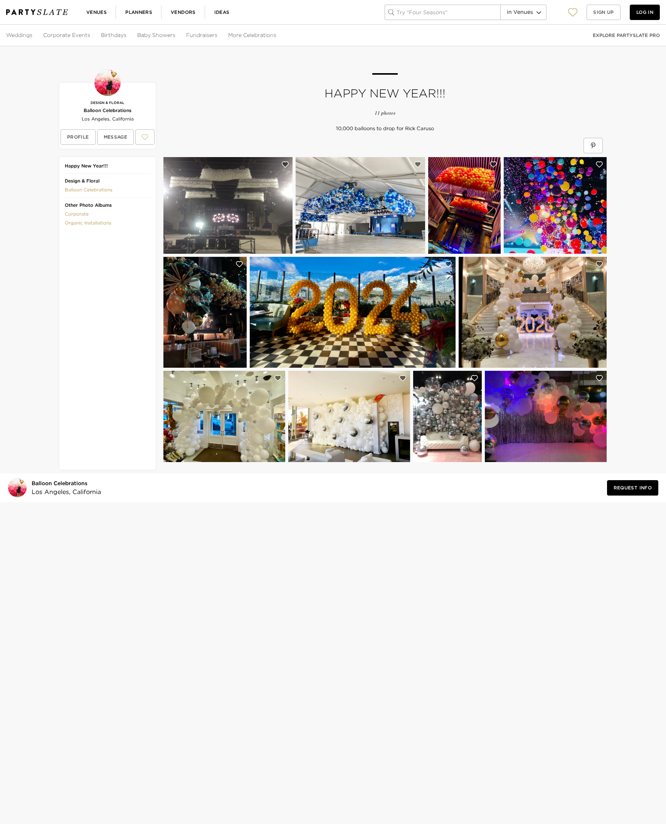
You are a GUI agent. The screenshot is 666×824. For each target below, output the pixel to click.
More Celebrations (252, 35)
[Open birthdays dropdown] (127, 35)
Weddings (19, 35)
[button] (572, 12)
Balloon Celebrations (107, 110)
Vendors (183, 12)
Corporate (77, 214)
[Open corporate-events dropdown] (91, 35)
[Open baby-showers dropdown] (176, 35)
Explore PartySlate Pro (626, 35)
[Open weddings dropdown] (33, 35)
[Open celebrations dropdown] (277, 35)
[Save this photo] (285, 164)
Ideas (222, 12)
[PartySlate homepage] (37, 12)
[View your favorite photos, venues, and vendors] (572, 12)
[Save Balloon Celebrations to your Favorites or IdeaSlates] (145, 137)
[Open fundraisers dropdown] (218, 35)
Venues (96, 12)
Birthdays (113, 35)
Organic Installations (88, 223)
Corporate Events (66, 35)
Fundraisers (201, 35)
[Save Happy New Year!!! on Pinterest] (593, 145)
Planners (138, 12)
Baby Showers (156, 35)
